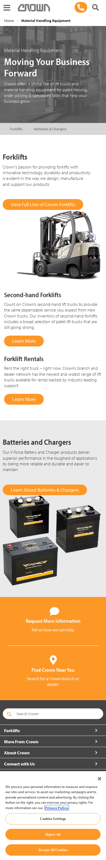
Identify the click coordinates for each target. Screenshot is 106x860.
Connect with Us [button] (19, 764)
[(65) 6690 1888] (80, 7)
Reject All (53, 834)
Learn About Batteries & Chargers (45, 490)
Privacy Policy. (56, 808)
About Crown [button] (17, 752)
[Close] (99, 779)
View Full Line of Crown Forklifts (43, 204)
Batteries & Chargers (50, 128)
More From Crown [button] (21, 741)
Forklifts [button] (12, 730)
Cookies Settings (53, 818)
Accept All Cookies (53, 850)
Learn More (24, 341)
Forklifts (16, 128)
